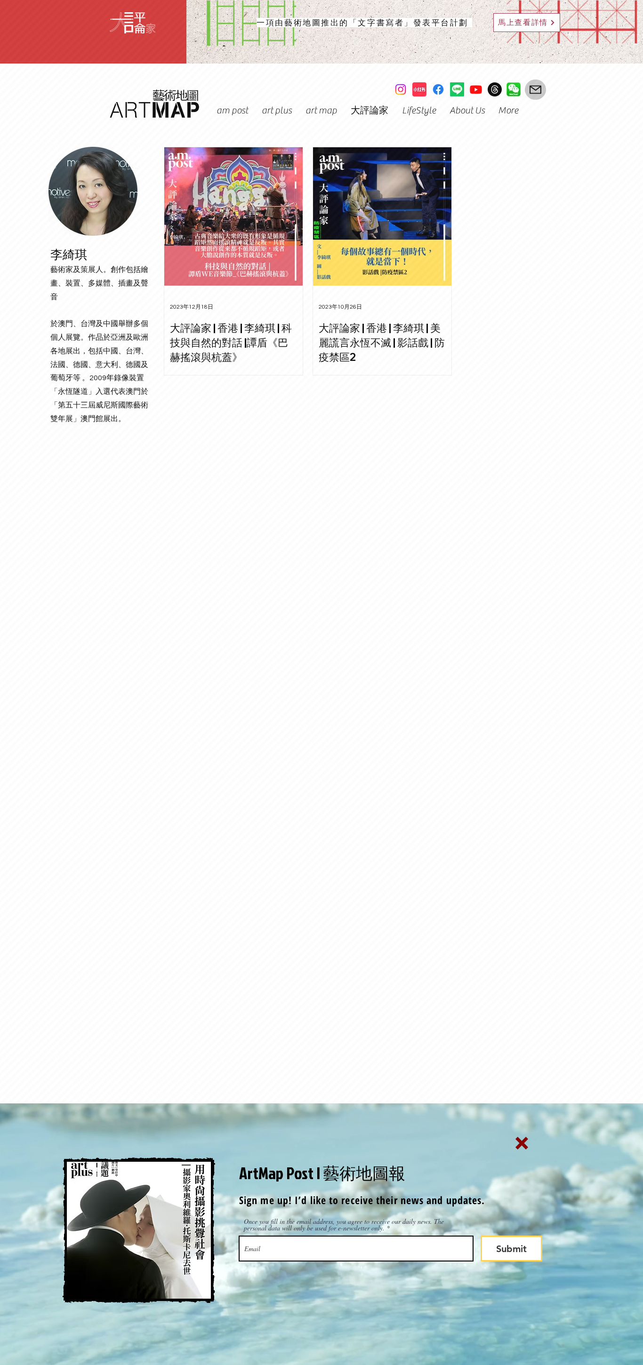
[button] (521, 1143)
